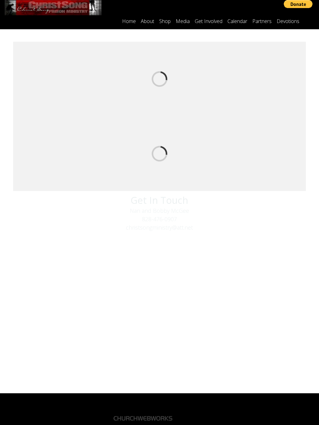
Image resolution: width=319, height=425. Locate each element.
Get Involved (208, 21)
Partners (262, 21)
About (147, 21)
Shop (165, 21)
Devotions (288, 21)
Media (183, 21)
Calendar (237, 21)
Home (129, 21)
